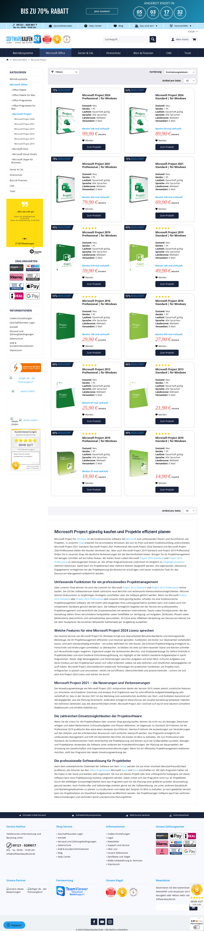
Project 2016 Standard (152, 558)
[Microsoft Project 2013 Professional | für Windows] (65, 395)
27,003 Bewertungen (24, 243)
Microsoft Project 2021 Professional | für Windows (99, 165)
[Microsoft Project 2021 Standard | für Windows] (138, 189)
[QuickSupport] (77, 891)
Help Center (95, 25)
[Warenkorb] (194, 39)
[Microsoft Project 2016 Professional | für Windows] (65, 326)
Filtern (59, 71)
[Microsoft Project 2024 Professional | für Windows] (65, 121)
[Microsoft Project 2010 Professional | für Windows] (65, 463)
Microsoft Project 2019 (24, 129)
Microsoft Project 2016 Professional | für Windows (99, 302)
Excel (135, 770)
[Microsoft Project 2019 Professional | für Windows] (65, 258)
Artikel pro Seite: (171, 80)
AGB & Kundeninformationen (21, 344)
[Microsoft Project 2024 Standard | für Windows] (138, 121)
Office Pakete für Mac (23, 95)
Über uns (112, 849)
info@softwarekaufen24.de (20, 853)
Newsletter (113, 841)
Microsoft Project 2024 (24, 119)
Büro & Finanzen (18, 180)
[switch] (196, 927)
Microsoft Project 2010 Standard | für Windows (170, 439)
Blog (121, 25)
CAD (12, 185)
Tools (12, 191)
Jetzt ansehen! (102, 11)
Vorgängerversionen (174, 561)
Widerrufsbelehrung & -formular (125, 860)
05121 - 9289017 (24, 845)
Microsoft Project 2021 (24, 124)
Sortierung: (156, 71)
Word (124, 770)
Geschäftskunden (63, 25)
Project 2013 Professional (165, 587)
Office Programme (22, 100)
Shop (81, 542)
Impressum (16, 350)
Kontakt (14, 326)
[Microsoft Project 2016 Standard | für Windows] (138, 326)
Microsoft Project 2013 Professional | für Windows (99, 371)
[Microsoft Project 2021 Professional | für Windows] (65, 189)
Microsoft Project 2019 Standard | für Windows (170, 234)
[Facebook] (94, 922)
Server (123, 766)
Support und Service (118, 845)
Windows (82, 538)
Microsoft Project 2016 (24, 134)
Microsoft (131, 538)
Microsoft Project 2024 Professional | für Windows (99, 97)
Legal (110, 837)
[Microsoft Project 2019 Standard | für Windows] (138, 258)
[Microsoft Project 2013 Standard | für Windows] (138, 395)
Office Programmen (100, 770)
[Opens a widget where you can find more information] (14, 925)
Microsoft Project (21, 113)
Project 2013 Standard (134, 587)
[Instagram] (110, 922)
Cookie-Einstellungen (21, 318)
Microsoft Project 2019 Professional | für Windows (99, 234)
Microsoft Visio (20, 148)
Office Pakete (19, 89)
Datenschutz (16, 338)
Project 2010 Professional (89, 598)
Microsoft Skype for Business (22, 161)
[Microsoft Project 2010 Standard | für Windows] (138, 463)
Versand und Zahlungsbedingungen (22, 333)
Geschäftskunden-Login (22, 322)
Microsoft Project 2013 (24, 138)
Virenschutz (16, 174)
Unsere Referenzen (118, 852)
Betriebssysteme (18, 79)
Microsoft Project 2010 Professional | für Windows (99, 439)
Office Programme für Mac (23, 107)
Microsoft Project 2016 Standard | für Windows (170, 302)
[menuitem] (194, 39)
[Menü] (199, 919)
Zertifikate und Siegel (119, 856)
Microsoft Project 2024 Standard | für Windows (170, 97)
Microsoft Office (18, 84)
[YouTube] (102, 922)
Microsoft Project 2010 (24, 143)
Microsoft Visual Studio (24, 154)
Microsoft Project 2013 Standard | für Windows (170, 371)
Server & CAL (16, 169)
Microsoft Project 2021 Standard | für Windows (170, 165)
